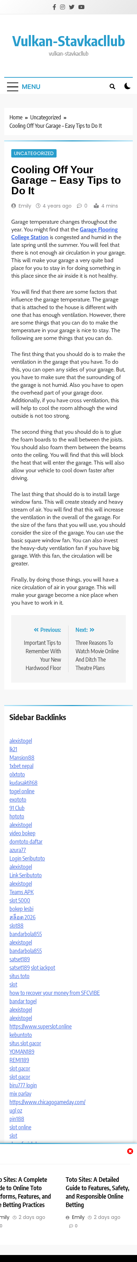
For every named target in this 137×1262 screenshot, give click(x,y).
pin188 (16, 1118)
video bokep (22, 833)
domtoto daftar (26, 841)
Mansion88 (21, 757)
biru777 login (23, 1085)
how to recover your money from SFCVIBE (54, 992)
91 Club (17, 807)
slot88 (16, 925)
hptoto (16, 816)
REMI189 (19, 1060)
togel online (21, 791)
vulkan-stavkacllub (68, 40)
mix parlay (20, 1093)
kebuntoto (20, 1034)
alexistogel (20, 740)
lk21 (13, 749)
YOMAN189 (21, 1051)
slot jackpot (43, 967)
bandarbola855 (25, 933)
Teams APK (21, 891)
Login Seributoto (27, 858)
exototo (17, 799)
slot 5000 (19, 900)
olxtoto (17, 774)
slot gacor (19, 1068)
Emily (25, 205)
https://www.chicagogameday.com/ (47, 1102)
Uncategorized (34, 153)
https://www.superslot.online (40, 1026)
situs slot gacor (25, 1043)
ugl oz (15, 1110)
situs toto (19, 975)
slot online (20, 1127)
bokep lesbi (21, 908)
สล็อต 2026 (22, 917)
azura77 (17, 849)
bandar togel (23, 1001)
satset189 (19, 959)
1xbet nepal (21, 765)
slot (13, 984)
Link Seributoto (25, 875)
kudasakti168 (23, 782)
